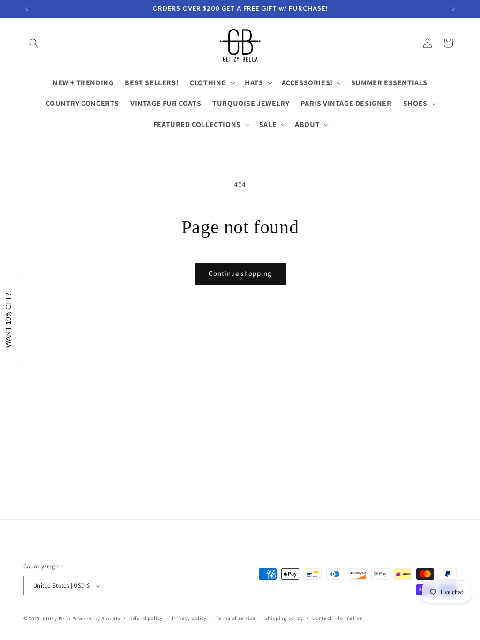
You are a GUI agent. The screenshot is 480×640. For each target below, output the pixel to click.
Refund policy (146, 618)
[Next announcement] (453, 9)
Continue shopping (240, 273)
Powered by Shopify (96, 618)
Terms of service (235, 618)
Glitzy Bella (57, 618)
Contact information (337, 618)
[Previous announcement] (26, 9)
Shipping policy (283, 618)
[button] (33, 43)
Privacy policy (189, 618)
